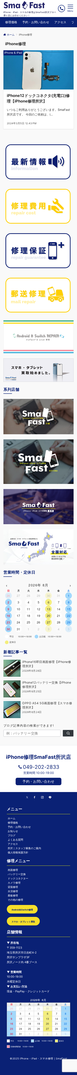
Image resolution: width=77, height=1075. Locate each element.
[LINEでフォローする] (50, 797)
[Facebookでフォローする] (34, 797)
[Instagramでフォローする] (42, 797)
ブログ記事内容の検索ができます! (28, 725)
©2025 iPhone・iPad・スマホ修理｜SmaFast (38, 1058)
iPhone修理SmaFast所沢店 (38, 757)
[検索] (68, 733)
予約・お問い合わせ (38, 781)
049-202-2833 (41, 767)
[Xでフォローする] (27, 797)
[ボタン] (61, 8)
